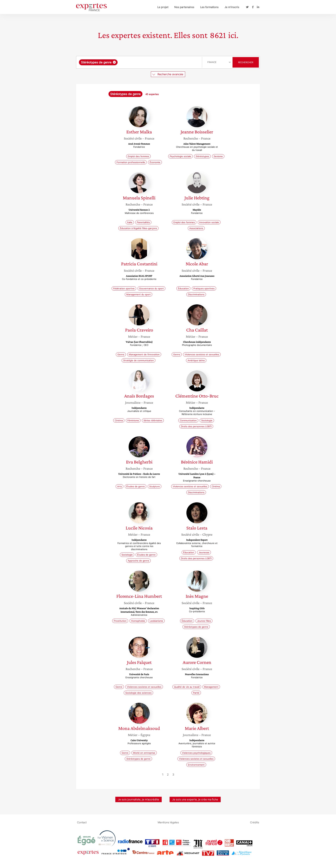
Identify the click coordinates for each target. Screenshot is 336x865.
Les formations (209, 7)
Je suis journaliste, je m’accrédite (138, 799)
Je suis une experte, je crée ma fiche (195, 799)
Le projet (162, 7)
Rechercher (245, 62)
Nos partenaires (184, 7)
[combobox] (139, 62)
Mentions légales (168, 822)
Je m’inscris (232, 7)
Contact (82, 822)
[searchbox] (153, 62)
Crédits (254, 822)
